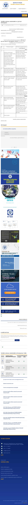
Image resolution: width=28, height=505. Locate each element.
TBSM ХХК (25, 503)
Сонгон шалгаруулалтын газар (7, 471)
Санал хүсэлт (5, 8)
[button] (11, 147)
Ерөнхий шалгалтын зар (22, 325)
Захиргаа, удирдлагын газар (6, 469)
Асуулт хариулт (13, 8)
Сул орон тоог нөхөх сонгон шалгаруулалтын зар (17, 322)
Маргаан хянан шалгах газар (6, 473)
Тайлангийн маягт (23, 328)
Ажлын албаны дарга (5, 467)
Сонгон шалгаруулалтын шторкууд (10, 387)
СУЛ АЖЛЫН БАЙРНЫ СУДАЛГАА (9, 128)
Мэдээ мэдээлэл (22, 8)
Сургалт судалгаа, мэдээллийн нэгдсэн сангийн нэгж (11, 477)
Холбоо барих (24, 11)
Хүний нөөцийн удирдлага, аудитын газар (9, 475)
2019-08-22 (6, 132)
